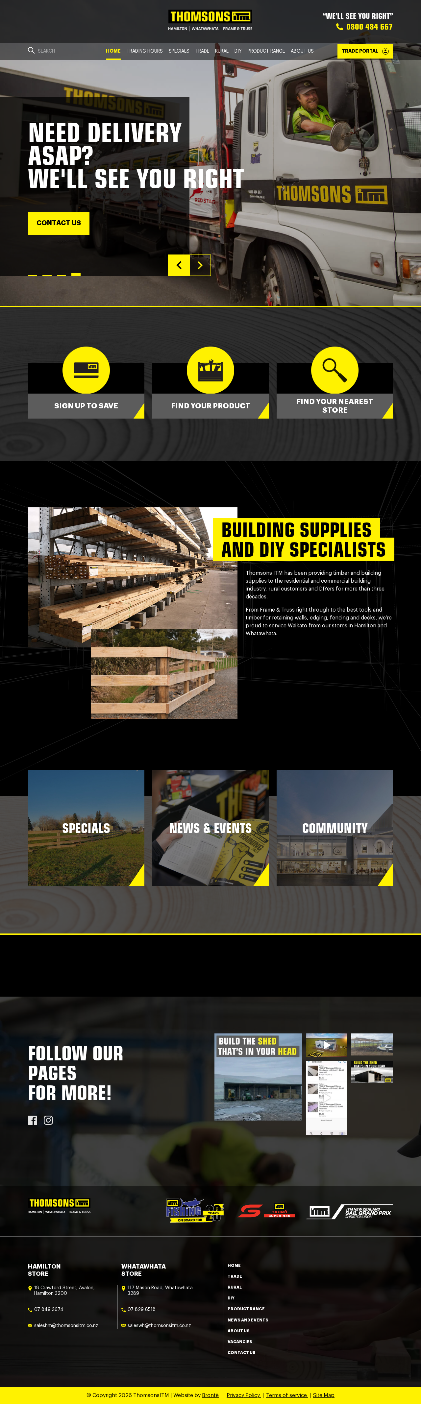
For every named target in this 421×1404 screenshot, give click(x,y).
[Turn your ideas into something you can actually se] (327, 1045)
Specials (179, 51)
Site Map (323, 1395)
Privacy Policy (244, 1395)
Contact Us (242, 1353)
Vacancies (240, 1342)
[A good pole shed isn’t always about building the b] (372, 1072)
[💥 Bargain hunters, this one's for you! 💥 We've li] (327, 1098)
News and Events (248, 1320)
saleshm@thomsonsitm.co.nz (66, 1325)
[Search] (31, 51)
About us (239, 1331)
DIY (238, 51)
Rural (222, 51)
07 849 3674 (48, 1309)
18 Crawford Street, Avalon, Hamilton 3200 (64, 1291)
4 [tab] (76, 275)
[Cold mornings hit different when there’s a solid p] (258, 1077)
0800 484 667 (369, 27)
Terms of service (287, 1395)
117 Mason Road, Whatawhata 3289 (160, 1291)
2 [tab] (47, 275)
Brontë (210, 1395)
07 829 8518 (142, 1309)
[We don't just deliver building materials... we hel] (372, 1044)
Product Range (266, 51)
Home (113, 51)
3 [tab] (61, 275)
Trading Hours (145, 51)
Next (200, 265)
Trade (202, 51)
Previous (178, 265)
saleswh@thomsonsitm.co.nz (159, 1325)
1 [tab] (32, 274)
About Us (302, 51)
